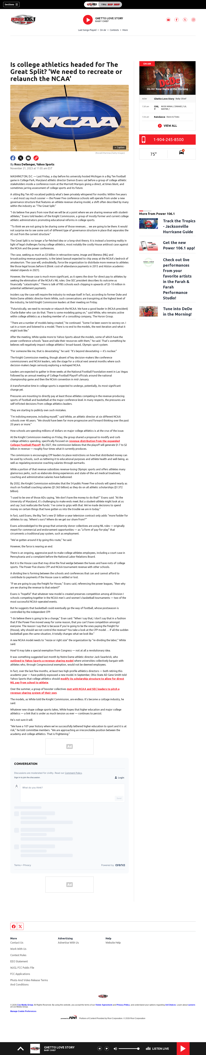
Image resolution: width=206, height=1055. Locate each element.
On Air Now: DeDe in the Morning (167, 89)
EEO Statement (19, 961)
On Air (103, 30)
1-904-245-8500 (168, 139)
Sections (9, 4)
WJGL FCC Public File (22, 967)
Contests (114, 30)
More (125, 30)
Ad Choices (170, 1005)
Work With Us (18, 948)
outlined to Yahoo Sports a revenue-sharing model (42, 660)
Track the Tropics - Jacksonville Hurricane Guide (179, 226)
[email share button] (28, 158)
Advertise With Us (68, 942)
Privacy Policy (123, 1005)
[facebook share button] (12, 158)
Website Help (113, 942)
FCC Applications (20, 973)
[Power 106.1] (103, 4)
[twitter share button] (20, 158)
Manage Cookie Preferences (23, 1011)
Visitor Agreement (103, 1005)
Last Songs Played (87, 30)
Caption (120, 147)
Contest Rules (18, 955)
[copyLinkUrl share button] (36, 158)
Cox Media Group (25, 1005)
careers (191, 1005)
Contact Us (16, 942)
